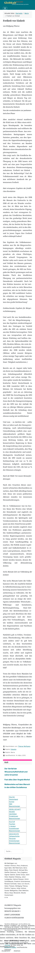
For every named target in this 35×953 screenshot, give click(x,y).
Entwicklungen (14, 841)
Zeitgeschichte (14, 836)
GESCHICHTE (14, 834)
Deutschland (13, 799)
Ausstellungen (14, 828)
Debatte (13, 749)
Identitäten (13, 814)
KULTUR (12, 822)
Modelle (12, 812)
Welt (10, 804)
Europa (11, 802)
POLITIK (12, 797)
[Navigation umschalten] (5, 8)
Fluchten (12, 824)
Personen (12, 838)
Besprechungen (14, 818)
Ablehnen (17, 951)
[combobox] (13, 851)
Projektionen (13, 816)
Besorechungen (14, 806)
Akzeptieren (6, 951)
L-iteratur (12, 826)
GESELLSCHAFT (15, 809)
